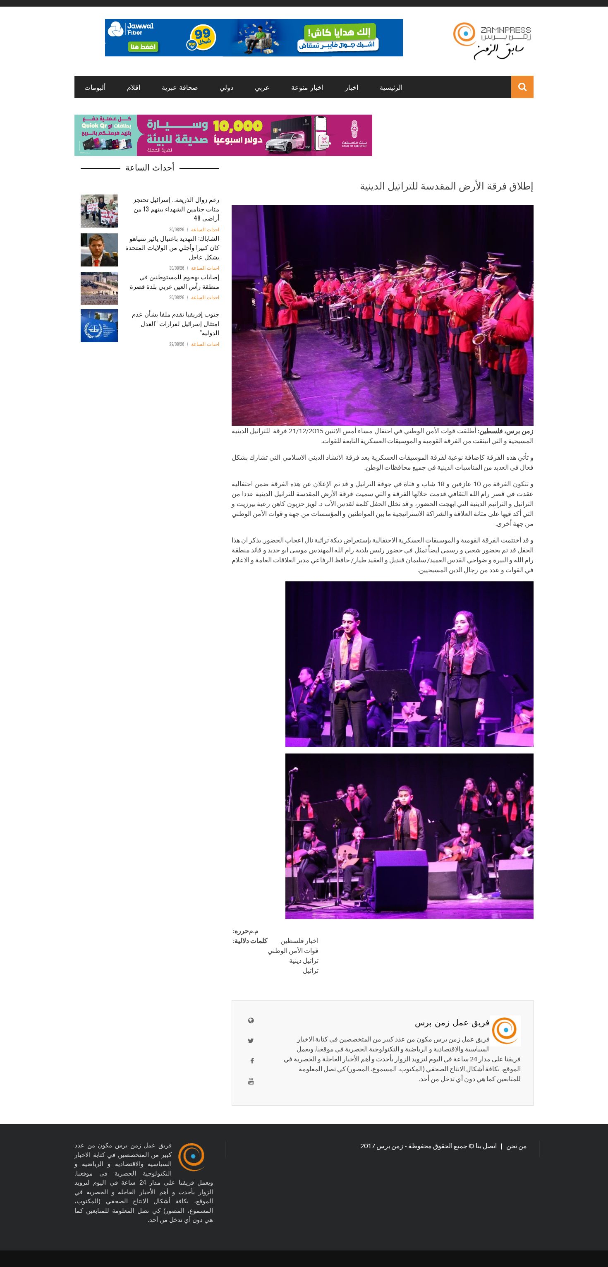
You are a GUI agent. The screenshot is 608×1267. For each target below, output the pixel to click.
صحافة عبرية (180, 87)
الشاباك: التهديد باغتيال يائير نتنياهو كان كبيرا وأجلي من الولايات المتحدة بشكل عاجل (172, 247)
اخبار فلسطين (299, 940)
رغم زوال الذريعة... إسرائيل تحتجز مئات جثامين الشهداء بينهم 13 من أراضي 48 (176, 208)
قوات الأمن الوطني (293, 950)
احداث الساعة (205, 229)
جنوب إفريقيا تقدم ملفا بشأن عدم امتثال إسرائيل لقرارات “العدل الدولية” (175, 323)
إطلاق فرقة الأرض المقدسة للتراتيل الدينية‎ (447, 185)
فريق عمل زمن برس (452, 1021)
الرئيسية (391, 87)
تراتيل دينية (303, 960)
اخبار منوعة (307, 87)
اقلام (133, 87)
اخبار (351, 87)
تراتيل (310, 970)
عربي (262, 87)
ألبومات (94, 87)
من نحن (516, 1145)
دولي (226, 87)
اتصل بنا (487, 1145)
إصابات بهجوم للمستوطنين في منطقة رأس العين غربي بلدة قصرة (174, 281)
